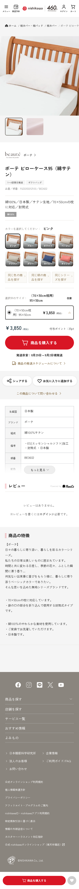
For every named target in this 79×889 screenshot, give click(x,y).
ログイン (45, 514)
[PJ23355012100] (14, 126)
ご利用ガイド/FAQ (58, 761)
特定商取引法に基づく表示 (20, 821)
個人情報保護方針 (15, 789)
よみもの (12, 737)
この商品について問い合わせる (37, 393)
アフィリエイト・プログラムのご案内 (26, 805)
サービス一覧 (15, 718)
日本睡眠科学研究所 (22, 753)
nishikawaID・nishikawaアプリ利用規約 (27, 813)
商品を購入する (44, 342)
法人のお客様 (18, 761)
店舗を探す (13, 709)
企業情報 (52, 753)
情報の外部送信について (19, 829)
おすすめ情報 (15, 728)
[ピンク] (39, 76)
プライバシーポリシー (17, 797)
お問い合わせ (18, 769)
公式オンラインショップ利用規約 (24, 782)
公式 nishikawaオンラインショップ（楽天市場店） (33, 844)
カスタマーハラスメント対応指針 (24, 836)
